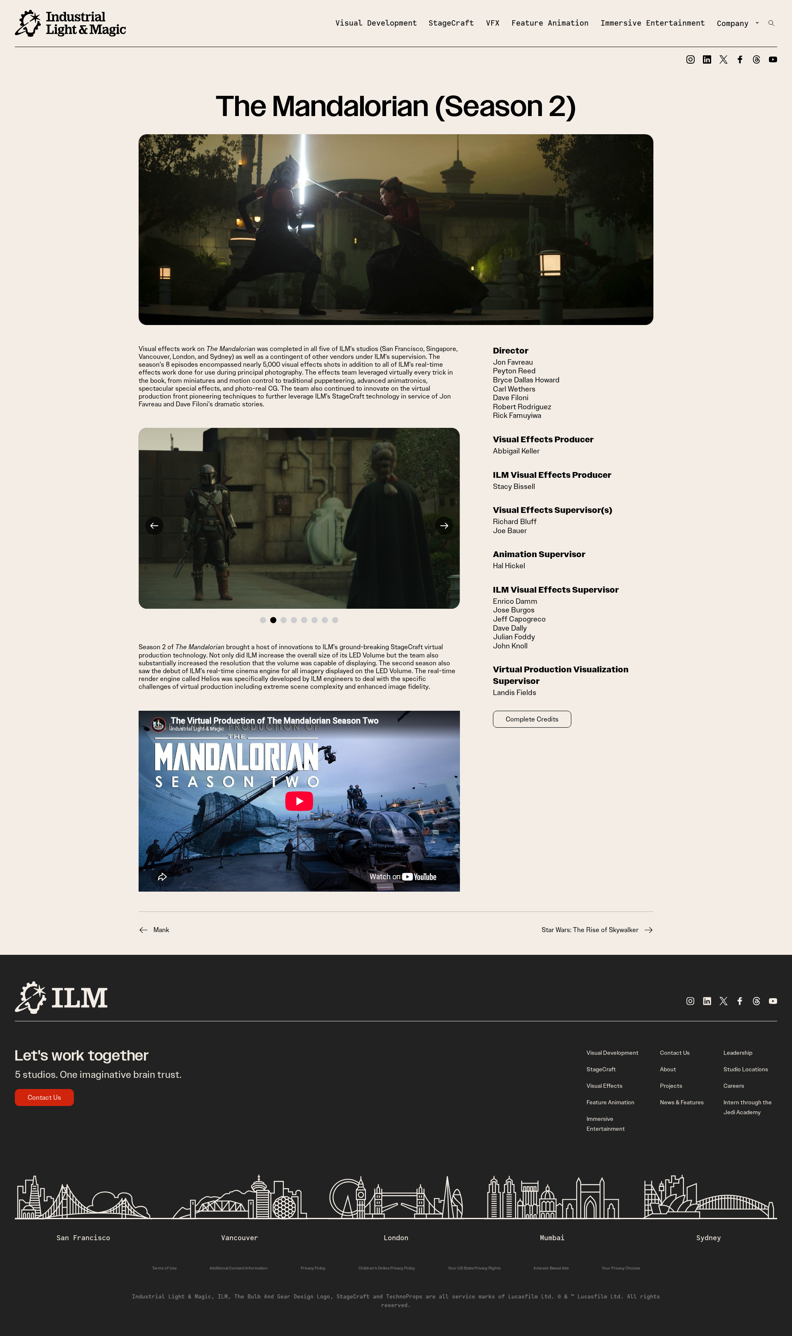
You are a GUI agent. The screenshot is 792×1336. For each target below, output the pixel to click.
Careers (734, 1085)
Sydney (708, 1237)
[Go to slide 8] (335, 620)
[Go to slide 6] (314, 620)
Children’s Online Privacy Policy (386, 1268)
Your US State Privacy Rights (474, 1268)
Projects (671, 1085)
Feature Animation (550, 23)
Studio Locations (746, 1069)
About (668, 1069)
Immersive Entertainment (653, 23)
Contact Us (44, 1097)
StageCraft (451, 23)
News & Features (682, 1102)
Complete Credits (532, 719)
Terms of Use (164, 1268)
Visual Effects (604, 1085)
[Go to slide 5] (304, 620)
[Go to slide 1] (263, 620)
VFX (493, 23)
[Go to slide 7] (325, 620)
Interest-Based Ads (551, 1268)
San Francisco (83, 1237)
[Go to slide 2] (273, 620)
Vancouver (239, 1237)
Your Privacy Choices (621, 1268)
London (396, 1237)
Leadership (738, 1052)
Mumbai (552, 1237)
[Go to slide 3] (283, 620)
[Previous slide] (154, 526)
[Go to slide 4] (294, 620)
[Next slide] (444, 526)
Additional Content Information (239, 1268)
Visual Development (376, 23)
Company (733, 23)
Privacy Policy (313, 1268)
